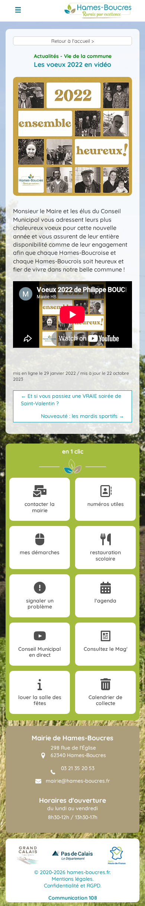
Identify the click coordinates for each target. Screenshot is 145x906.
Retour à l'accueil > (72, 41)
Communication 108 (72, 897)
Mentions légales (72, 879)
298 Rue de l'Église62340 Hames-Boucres (78, 751)
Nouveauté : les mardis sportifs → (82, 416)
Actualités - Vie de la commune (73, 56)
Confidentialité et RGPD (72, 885)
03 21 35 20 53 (77, 768)
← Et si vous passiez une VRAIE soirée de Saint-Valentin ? (71, 400)
